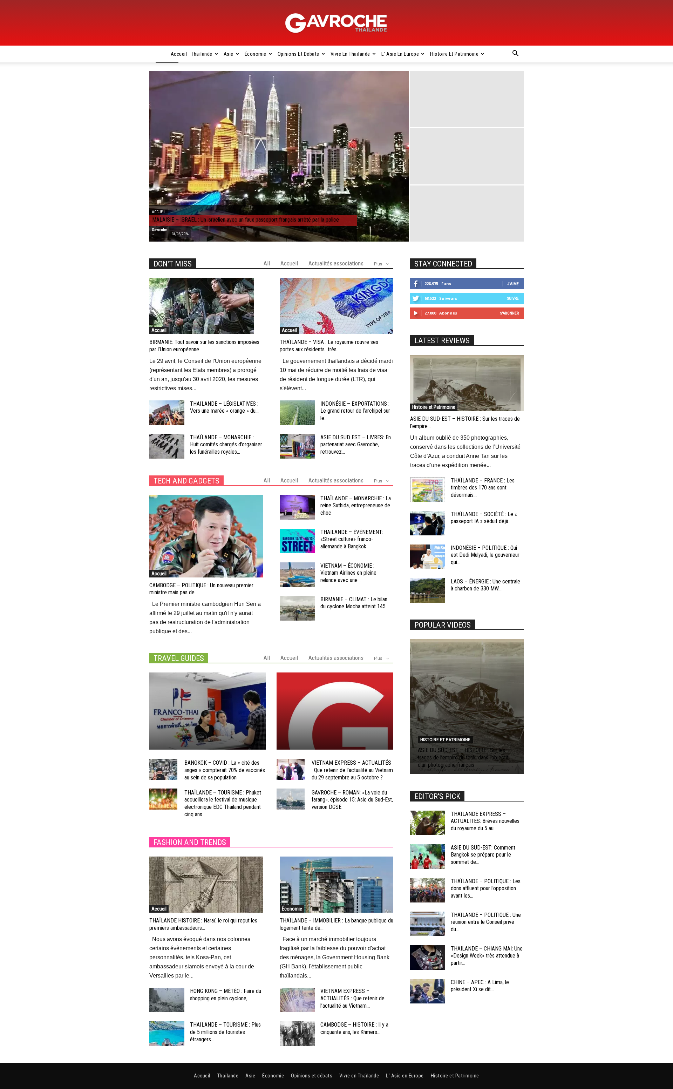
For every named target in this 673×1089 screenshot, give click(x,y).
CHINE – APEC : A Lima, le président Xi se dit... (480, 986)
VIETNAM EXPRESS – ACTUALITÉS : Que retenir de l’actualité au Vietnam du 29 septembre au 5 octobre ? (352, 770)
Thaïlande (201, 54)
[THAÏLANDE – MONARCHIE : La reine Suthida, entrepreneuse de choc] (297, 507)
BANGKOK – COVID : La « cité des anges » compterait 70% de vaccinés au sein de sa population (224, 770)
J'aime (513, 284)
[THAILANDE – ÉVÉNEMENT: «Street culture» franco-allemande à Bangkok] (297, 541)
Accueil (179, 54)
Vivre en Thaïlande (350, 54)
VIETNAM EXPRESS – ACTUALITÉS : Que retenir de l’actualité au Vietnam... (352, 998)
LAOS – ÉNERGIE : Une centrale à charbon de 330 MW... (485, 585)
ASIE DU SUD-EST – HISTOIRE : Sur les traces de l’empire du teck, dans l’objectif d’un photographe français (463, 757)
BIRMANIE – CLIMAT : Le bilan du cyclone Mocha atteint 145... (354, 603)
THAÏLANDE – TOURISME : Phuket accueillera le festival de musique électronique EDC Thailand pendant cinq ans (222, 803)
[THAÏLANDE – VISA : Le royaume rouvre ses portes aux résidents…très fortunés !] (336, 306)
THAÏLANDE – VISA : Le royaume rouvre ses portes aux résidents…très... (329, 346)
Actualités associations (335, 263)
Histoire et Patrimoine (454, 54)
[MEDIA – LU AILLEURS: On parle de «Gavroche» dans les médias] (335, 711)
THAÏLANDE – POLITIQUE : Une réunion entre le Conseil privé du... (486, 922)
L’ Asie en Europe (400, 54)
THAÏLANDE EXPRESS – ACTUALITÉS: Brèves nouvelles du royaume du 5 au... (485, 821)
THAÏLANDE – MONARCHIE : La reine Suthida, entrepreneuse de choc (355, 505)
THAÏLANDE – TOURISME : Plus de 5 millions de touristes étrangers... (225, 1032)
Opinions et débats (298, 54)
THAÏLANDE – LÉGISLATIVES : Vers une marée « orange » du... (224, 407)
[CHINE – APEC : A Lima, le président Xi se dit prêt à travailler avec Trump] (427, 991)
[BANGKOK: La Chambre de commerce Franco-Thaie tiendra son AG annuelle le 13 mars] (207, 711)
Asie (228, 54)
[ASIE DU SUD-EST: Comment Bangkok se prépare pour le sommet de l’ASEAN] (427, 856)
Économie (255, 54)
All (267, 263)
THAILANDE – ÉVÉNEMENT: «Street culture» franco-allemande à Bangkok (351, 539)
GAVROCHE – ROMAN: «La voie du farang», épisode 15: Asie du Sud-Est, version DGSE (352, 800)
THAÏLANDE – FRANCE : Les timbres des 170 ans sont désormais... (483, 488)
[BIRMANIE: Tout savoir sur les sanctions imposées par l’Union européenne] (206, 306)
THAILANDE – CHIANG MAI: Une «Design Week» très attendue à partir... (487, 956)
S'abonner (509, 313)
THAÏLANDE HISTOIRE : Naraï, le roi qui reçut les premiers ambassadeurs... (203, 924)
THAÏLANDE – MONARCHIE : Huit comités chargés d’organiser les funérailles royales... (226, 444)
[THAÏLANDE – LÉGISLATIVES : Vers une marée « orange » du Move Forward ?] (166, 412)
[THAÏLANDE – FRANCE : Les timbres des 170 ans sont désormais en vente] (427, 489)
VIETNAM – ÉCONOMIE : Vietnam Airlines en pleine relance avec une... (348, 573)
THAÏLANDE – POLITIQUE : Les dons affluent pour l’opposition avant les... (486, 888)
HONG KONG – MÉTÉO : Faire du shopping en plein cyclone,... (225, 995)
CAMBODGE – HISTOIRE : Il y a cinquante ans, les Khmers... (354, 1028)
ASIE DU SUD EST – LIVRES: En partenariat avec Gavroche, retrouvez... (355, 444)
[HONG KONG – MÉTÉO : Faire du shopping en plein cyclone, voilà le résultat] (166, 1000)
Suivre (513, 298)
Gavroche (159, 230)
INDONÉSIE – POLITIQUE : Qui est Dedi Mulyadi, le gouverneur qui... (485, 555)
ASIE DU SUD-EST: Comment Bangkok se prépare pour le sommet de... (483, 855)
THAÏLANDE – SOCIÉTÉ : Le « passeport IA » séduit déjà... (484, 518)
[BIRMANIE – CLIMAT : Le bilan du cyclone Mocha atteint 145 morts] (297, 608)
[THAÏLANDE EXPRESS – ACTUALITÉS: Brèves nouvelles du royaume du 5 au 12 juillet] (427, 823)
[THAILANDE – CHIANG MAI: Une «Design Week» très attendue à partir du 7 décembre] (427, 957)
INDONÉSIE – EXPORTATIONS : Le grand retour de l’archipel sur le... (355, 411)
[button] (515, 54)
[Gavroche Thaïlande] (336, 23)
